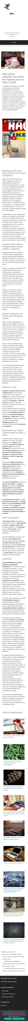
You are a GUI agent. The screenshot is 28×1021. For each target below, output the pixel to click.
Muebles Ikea (6, 959)
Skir (12, 13)
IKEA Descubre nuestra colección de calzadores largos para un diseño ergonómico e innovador (14, 890)
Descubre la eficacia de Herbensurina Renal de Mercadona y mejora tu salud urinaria (14, 813)
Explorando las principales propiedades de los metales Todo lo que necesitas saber (13, 964)
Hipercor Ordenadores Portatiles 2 (14, 863)
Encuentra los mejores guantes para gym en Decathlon (13, 736)
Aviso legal (5, 991)
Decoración (12, 954)
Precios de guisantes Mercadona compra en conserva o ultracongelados (13, 762)
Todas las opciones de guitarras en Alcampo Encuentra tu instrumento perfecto (13, 788)
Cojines (6, 954)
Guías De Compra (9, 952)
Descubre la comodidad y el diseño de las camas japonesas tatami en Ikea (14, 914)
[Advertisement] (12, 23)
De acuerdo (8, 1018)
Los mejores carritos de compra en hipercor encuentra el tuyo (13, 838)
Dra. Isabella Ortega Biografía (8, 981)
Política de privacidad (8, 994)
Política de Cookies (7, 997)
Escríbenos (4, 1005)
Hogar (22, 956)
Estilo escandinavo (13, 956)
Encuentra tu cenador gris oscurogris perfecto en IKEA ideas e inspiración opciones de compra (14, 941)
